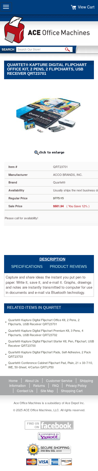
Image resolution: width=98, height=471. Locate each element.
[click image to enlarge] (49, 152)
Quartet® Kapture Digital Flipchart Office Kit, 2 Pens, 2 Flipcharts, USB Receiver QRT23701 (43, 322)
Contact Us (25, 390)
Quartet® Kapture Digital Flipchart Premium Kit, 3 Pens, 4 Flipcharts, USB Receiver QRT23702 (45, 332)
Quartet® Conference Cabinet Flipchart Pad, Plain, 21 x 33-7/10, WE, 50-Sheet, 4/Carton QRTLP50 (50, 365)
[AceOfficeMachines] (49, 29)
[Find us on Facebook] (49, 425)
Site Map (47, 390)
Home (13, 380)
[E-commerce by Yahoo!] (49, 436)
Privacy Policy (76, 385)
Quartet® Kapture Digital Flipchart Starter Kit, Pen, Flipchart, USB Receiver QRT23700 (51, 343)
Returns (39, 385)
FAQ (55, 385)
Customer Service (59, 380)
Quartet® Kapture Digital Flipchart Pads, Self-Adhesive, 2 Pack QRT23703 (49, 354)
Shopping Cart (71, 390)
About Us (32, 380)
